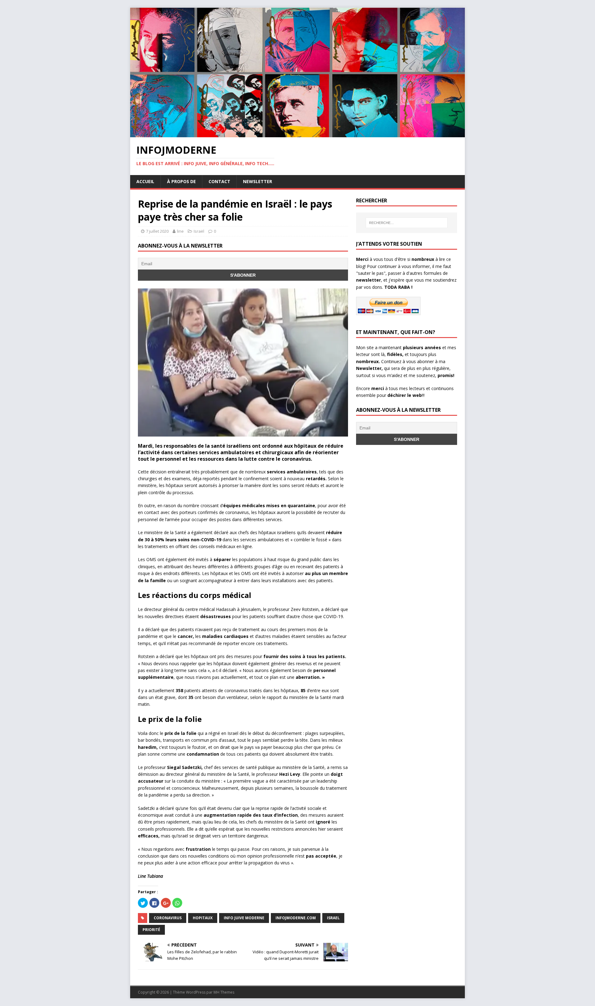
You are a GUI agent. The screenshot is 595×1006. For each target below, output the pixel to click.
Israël (199, 231)
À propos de (181, 181)
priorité (151, 929)
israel (333, 917)
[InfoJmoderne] (297, 134)
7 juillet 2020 (157, 231)
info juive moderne (244, 917)
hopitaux (203, 917)
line (180, 231)
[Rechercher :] (406, 222)
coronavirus (168, 917)
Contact (219, 181)
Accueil (145, 181)
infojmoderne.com (295, 917)
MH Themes (224, 992)
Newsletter (257, 181)
